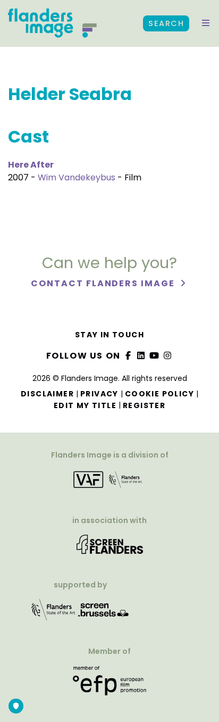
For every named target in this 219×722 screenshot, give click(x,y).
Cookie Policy (159, 393)
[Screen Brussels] (103, 614)
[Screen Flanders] (110, 548)
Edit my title (85, 405)
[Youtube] (154, 356)
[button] (205, 23)
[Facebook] (128, 356)
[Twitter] (141, 356)
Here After (31, 165)
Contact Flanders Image (104, 283)
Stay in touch (109, 334)
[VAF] (109, 483)
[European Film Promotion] (109, 685)
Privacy (99, 393)
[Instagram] (167, 356)
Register (144, 405)
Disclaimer (47, 393)
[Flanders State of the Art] (53, 614)
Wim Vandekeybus (76, 177)
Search (166, 23)
